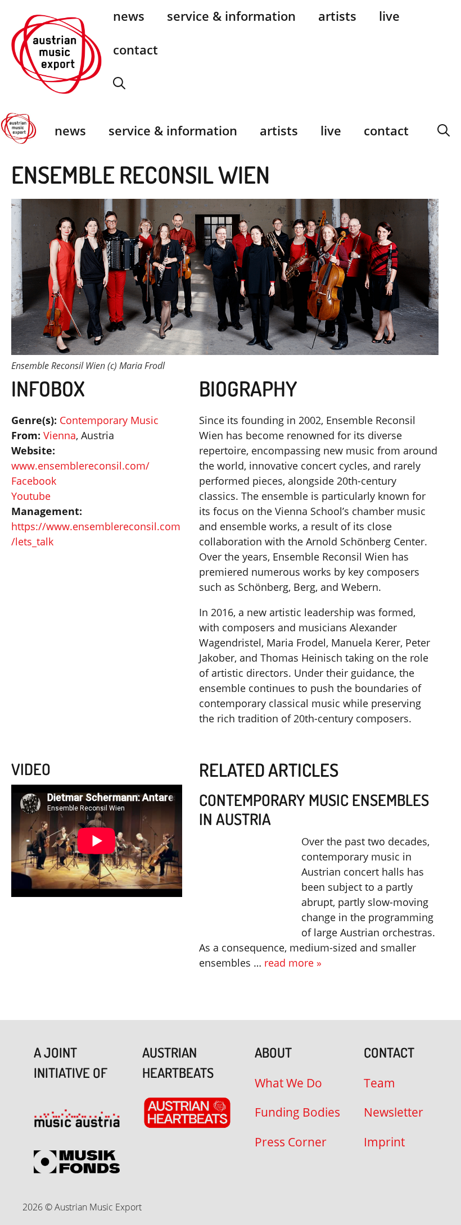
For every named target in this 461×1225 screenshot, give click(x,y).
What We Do (288, 1083)
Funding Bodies (297, 1112)
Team (379, 1083)
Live (330, 130)
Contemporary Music (109, 420)
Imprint (384, 1142)
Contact (135, 49)
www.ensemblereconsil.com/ (80, 465)
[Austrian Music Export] (18, 130)
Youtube (31, 496)
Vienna (59, 435)
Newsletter (393, 1112)
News (70, 130)
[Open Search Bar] (119, 83)
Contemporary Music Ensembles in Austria (314, 809)
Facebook (33, 481)
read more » (293, 962)
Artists (279, 130)
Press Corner (291, 1142)
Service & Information (173, 130)
